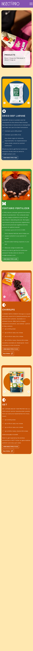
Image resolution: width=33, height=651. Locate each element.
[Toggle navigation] (31, 4)
